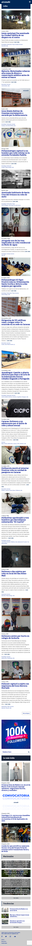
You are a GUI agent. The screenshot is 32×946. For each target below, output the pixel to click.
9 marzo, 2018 (4, 633)
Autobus (3, 490)
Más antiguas (26, 713)
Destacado (9, 44)
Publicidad (4, 943)
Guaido (2, 344)
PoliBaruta (18, 490)
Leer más (16, 42)
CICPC (18, 443)
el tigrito (3, 167)
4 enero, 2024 (4, 31)
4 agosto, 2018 (5, 515)
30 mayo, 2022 (5, 148)
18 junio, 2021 (4, 190)
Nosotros (3, 941)
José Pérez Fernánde (5, 541)
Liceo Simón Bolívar (9, 125)
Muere (14, 490)
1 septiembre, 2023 (6, 69)
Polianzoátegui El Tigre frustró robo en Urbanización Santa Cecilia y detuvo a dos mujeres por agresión (15, 283)
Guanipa (17, 44)
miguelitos (19, 396)
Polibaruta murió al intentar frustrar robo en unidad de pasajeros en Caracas (15, 470)
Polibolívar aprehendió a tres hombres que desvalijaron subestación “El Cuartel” (15, 520)
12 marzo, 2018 (5, 569)
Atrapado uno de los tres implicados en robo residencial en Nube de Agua (15, 243)
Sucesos (21, 44)
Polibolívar (13, 541)
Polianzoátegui (4, 294)
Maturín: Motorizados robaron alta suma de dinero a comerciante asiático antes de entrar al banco (15, 74)
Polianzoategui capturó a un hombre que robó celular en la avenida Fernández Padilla (15, 153)
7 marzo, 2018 (4, 681)
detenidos (3, 595)
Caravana (15, 396)
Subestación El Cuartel (22, 541)
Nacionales (3, 84)
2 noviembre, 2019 (5, 370)
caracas (15, 443)
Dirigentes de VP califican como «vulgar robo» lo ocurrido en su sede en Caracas (15, 322)
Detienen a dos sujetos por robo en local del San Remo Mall (13, 574)
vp (14, 344)
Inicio (2, 939)
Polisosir (7, 708)
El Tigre (13, 44)
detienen (22, 443)
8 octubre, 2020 (5, 277)
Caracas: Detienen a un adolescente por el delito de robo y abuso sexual (14, 423)
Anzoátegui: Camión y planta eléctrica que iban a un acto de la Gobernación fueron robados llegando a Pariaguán (15, 376)
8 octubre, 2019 (5, 466)
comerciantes (4, 85)
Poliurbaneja (9, 658)
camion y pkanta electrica (6, 396)
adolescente (10, 443)
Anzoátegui (3, 44)
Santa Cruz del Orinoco (16, 205)
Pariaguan (24, 396)
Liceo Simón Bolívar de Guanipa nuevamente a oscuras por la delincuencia (14, 113)
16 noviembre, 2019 (6, 318)
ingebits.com (15, 933)
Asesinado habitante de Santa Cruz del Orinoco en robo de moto (15, 195)
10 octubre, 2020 (5, 238)
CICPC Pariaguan (4, 205)
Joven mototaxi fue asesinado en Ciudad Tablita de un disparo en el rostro (15, 35)
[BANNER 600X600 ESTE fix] (16, 734)
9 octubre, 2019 (5, 419)
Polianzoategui (8, 167)
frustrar (10, 490)
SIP (4, 255)
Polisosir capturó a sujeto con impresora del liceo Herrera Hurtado (15, 686)
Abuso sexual (4, 443)
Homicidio (3, 45)
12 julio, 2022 (4, 109)
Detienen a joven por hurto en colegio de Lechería (15, 637)
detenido (3, 708)
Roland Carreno (10, 344)
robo (7, 45)
